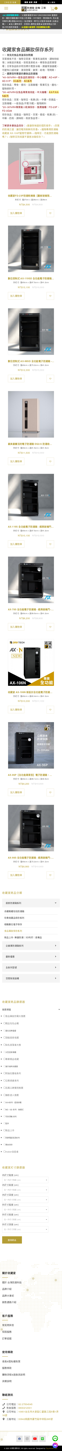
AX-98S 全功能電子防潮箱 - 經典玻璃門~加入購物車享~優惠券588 (31, 857)
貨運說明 (7, 1381)
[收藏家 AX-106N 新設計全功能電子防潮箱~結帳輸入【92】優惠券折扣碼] (31, 662)
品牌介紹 (7, 1289)
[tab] (31, 1009)
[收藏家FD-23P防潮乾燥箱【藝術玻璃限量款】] (31, 166)
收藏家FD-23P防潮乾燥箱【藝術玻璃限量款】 (31, 195)
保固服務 (7, 1331)
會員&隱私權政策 (11, 1361)
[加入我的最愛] (50, 213)
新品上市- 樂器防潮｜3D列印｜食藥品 (23, 937)
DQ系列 (17, 81)
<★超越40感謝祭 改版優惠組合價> (36, 27)
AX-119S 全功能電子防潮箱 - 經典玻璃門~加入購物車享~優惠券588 (31, 526)
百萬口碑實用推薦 (14, 1087)
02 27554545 (25, 1404)
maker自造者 (11, 1151)
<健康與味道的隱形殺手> (39, 125)
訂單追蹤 (7, 1338)
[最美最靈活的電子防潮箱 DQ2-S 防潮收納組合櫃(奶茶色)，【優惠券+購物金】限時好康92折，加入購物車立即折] (31, 414)
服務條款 (7, 1368)
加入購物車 (16, 213)
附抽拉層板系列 (13, 1073)
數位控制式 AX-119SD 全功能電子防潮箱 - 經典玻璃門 (31, 278)
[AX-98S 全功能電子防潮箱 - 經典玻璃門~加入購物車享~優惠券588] (31, 828)
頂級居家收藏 (12, 1037)
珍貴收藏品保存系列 (14, 917)
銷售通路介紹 (9, 1302)
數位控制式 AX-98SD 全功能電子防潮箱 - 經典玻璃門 (31, 361)
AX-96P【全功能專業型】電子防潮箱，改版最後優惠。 (31, 775)
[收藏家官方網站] (33, 8)
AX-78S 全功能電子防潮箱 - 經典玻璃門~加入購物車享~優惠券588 (31, 609)
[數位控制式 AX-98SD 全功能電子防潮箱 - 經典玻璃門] (31, 331)
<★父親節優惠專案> (11, 15)
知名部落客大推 (13, 1044)
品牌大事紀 (8, 1295)
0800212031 (25, 1407)
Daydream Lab (51, 1448)
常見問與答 (8, 1325)
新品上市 (9, 1130)
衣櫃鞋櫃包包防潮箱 (14, 911)
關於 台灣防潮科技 (12, 1282)
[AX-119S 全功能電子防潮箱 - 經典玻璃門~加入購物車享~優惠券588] (31, 497)
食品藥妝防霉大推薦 (15, 1016)
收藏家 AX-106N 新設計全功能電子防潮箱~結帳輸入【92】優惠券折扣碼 (31, 692)
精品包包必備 (12, 1023)
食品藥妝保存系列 (13, 930)
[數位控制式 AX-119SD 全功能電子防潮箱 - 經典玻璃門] (31, 248)
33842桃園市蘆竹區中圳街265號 (35, 1419)
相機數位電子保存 (13, 924)
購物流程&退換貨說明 (13, 1374)
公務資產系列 (12, 1080)
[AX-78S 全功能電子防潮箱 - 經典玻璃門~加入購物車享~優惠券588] (31, 579)
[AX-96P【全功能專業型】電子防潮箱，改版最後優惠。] (31, 745)
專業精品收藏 (12, 1058)
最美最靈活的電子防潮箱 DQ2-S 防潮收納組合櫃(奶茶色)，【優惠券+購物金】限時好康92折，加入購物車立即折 (31, 444)
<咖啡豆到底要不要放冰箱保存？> (27, 136)
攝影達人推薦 (12, 1094)
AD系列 (28, 81)
